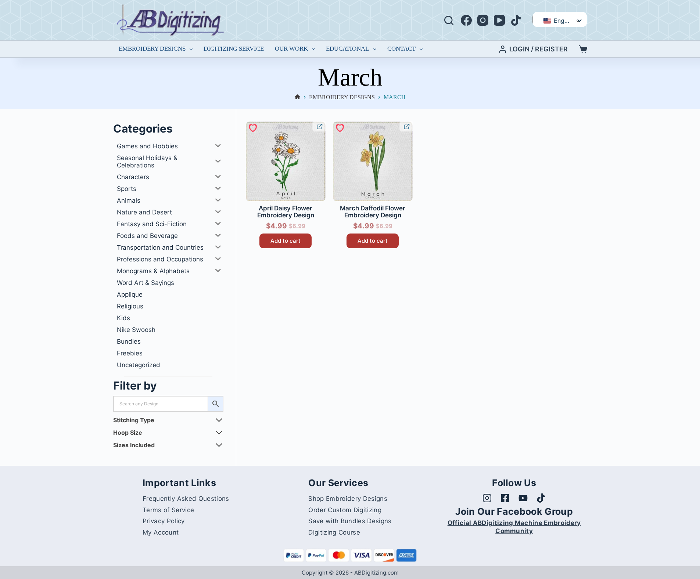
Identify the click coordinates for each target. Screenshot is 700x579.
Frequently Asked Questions (186, 498)
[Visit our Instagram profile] (487, 498)
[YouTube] (499, 20)
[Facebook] (466, 20)
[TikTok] (515, 20)
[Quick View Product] (319, 126)
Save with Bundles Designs (349, 521)
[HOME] (297, 97)
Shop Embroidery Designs (347, 498)
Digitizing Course (334, 532)
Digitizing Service (234, 48)
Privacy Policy (163, 521)
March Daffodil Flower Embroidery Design (372, 212)
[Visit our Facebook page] (505, 498)
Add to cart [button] (285, 240)
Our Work (291, 48)
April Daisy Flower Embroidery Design (285, 212)
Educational (347, 48)
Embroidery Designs (152, 48)
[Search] (448, 20)
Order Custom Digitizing (344, 510)
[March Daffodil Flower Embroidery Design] (373, 161)
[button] (252, 127)
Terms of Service (168, 510)
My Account (161, 532)
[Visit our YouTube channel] (523, 498)
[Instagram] (482, 20)
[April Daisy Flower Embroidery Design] (286, 161)
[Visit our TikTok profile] (541, 498)
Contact (401, 48)
